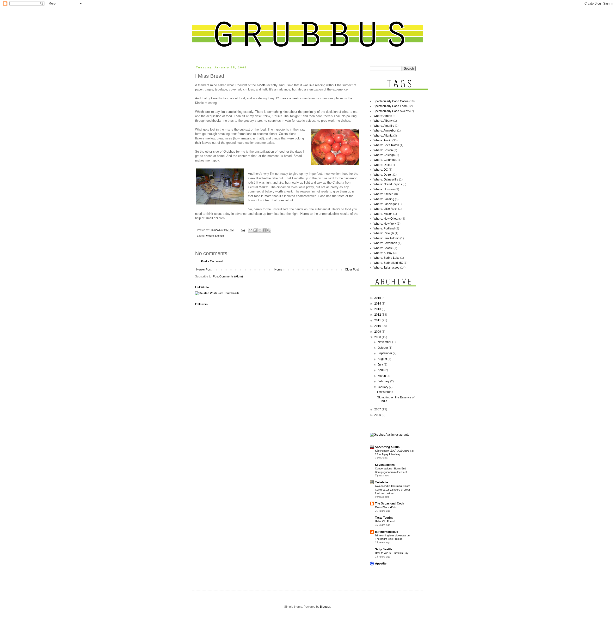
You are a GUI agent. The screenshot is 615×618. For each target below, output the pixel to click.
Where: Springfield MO (388, 262)
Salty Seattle (383, 549)
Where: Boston (383, 150)
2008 (378, 337)
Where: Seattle (383, 248)
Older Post (352, 269)
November (385, 342)
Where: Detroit (383, 174)
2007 (378, 409)
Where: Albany (383, 120)
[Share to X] (259, 230)
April (381, 370)
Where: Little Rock (385, 208)
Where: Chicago (384, 155)
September (385, 353)
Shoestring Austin (387, 447)
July (381, 364)
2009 (378, 331)
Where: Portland (384, 228)
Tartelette (381, 482)
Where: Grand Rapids (388, 184)
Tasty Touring (384, 517)
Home (278, 269)
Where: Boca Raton (386, 145)
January (383, 387)
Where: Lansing (384, 199)
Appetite (381, 563)
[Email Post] (243, 229)
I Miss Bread (385, 392)
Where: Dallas (383, 165)
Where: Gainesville (386, 179)
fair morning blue (386, 532)
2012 (378, 314)
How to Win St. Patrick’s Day (391, 553)
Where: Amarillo (384, 125)
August (382, 359)
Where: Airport (383, 116)
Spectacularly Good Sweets (392, 111)
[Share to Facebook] (264, 230)
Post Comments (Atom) (228, 276)
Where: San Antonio (387, 238)
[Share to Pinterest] (268, 230)
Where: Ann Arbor (385, 130)
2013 (378, 309)
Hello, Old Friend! (385, 521)
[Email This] (250, 230)
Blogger (325, 606)
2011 (378, 320)
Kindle (261, 85)
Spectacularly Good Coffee (391, 101)
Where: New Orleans (387, 218)
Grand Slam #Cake (386, 507)
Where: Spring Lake (387, 257)
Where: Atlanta (383, 135)
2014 (378, 303)
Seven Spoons (385, 465)
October (383, 347)
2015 (378, 298)
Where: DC (381, 169)
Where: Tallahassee (387, 267)
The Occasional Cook (389, 503)
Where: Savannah (385, 243)
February (384, 381)
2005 (378, 415)
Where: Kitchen (215, 235)
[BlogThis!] (255, 230)
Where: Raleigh (384, 233)
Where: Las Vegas (385, 204)
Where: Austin (383, 140)
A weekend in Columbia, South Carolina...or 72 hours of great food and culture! (392, 490)
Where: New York (385, 223)
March (382, 376)
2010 (378, 326)
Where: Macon (383, 214)
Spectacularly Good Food (390, 106)
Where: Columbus (385, 160)
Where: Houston (384, 189)
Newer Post (203, 269)
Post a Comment (212, 261)
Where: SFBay (383, 253)
